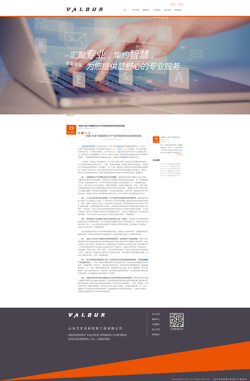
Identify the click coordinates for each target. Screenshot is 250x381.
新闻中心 (72, 115)
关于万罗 (156, 314)
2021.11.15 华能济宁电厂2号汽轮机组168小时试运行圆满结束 (171, 175)
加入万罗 (156, 329)
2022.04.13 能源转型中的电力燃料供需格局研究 (171, 171)
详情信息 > (180, 154)
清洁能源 (144, 260)
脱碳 (123, 157)
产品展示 (156, 324)
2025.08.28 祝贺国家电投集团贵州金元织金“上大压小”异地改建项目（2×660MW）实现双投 (171, 164)
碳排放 (119, 146)
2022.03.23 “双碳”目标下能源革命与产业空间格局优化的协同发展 (171, 173)
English (181, 4)
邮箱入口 (173, 4)
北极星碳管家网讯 (88, 146)
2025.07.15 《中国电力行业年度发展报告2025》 (171, 166)
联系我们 (156, 334)
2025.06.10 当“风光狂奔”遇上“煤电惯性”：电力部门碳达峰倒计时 (171, 168)
